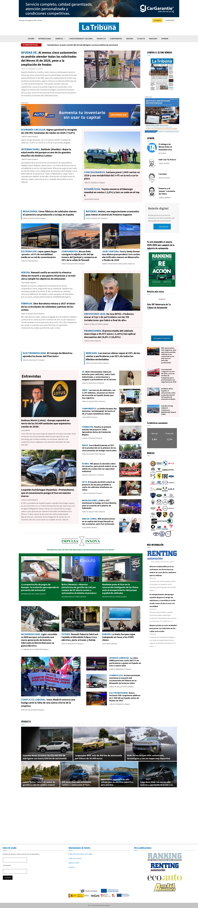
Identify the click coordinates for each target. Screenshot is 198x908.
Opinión (164, 38)
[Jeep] (159, 491)
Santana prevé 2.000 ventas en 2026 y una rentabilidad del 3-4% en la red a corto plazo (112, 175)
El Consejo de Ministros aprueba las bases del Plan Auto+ (47, 354)
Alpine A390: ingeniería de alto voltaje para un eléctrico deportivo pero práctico (117, 782)
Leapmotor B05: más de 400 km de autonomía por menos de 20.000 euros (98, 757)
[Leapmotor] (165, 498)
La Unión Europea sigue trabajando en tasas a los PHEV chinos (118, 637)
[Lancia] (153, 498)
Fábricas (59, 38)
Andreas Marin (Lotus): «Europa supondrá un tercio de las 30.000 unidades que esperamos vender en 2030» (46, 423)
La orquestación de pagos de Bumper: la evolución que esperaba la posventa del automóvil (40, 587)
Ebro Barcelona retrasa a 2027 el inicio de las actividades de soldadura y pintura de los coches (48, 306)
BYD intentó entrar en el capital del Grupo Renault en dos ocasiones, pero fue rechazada (98, 521)
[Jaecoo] (171, 485)
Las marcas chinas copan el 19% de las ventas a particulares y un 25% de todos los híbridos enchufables (113, 356)
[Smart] (153, 530)
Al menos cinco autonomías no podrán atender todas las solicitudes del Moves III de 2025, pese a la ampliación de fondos (49, 58)
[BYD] (171, 466)
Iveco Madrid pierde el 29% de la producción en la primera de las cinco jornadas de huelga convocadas (99, 448)
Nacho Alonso (164, 177)
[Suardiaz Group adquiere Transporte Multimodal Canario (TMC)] (153, 409)
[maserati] (153, 504)
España (31, 38)
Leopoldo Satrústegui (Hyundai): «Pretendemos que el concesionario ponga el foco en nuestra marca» (47, 493)
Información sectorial (30, 593)
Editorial (162, 153)
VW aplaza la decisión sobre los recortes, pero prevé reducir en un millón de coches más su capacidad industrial (99, 467)
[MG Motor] (171, 504)
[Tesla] (171, 530)
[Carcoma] (152, 177)
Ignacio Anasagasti (29, 69)
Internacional (44, 38)
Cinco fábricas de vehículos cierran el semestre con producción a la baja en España (49, 213)
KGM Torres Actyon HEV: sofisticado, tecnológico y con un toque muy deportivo (148, 757)
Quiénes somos (74, 863)
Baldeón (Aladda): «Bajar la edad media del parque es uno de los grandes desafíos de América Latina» (89, 45)
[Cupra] (159, 472)
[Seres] (162, 523)
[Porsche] (165, 517)
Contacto (72, 867)
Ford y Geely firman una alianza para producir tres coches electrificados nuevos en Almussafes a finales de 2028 (121, 255)
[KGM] (165, 491)
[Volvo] (168, 536)
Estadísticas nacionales (157, 422)
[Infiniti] (165, 485)
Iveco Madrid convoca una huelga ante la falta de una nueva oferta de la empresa (48, 703)
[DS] (153, 479)
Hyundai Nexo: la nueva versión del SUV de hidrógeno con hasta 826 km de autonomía (45, 757)
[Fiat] (165, 479)
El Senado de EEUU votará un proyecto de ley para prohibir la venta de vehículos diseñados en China (98, 486)
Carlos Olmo (26, 136)
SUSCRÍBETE (157, 20)
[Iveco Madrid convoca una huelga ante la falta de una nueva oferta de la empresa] (51, 676)
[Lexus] (171, 498)
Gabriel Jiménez (165, 197)
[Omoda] (171, 511)
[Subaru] (159, 530)
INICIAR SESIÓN (169, 20)
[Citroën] (153, 472)
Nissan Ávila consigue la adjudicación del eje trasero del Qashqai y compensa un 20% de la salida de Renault (79, 255)
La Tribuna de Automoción (31, 649)
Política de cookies (75, 858)
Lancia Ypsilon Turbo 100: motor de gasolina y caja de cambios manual (39, 783)
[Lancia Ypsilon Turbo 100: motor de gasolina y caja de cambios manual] (40, 774)
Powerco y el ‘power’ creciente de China (167, 191)
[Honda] (153, 485)
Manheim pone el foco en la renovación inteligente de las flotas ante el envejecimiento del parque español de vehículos (120, 588)
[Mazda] (159, 504)
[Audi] (159, 466)
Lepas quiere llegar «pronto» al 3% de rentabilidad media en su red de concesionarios (39, 254)
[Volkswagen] (162, 536)
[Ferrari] (159, 479)
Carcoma (163, 174)
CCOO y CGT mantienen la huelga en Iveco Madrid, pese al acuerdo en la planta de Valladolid (99, 504)
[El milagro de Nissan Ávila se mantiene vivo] (152, 148)
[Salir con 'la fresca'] (152, 163)
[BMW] (165, 466)
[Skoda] (170, 523)
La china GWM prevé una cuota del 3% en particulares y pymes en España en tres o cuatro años (125, 662)
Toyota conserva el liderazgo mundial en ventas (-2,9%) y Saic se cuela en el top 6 (111, 192)
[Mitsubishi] (159, 511)
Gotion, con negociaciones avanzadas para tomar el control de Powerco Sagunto (112, 213)
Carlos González (91, 183)
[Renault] (171, 517)
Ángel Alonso (164, 163)
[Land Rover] (159, 498)
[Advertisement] (99, 812)
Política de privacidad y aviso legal (80, 854)
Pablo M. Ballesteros (31, 218)
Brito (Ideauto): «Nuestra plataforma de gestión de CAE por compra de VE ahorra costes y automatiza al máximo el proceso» (79, 588)
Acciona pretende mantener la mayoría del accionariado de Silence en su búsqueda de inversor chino (124, 679)
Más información (155, 544)
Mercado (153, 38)
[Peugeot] (159, 517)
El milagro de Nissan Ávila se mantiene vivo (165, 147)
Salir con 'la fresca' (167, 159)
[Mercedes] (165, 504)
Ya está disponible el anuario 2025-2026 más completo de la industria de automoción (160, 245)
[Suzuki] (165, 530)
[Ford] (171, 479)
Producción (169, 433)
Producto (101, 38)
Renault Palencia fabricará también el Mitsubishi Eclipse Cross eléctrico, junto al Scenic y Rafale (80, 637)
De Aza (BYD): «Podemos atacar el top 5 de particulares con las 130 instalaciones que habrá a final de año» (109, 317)
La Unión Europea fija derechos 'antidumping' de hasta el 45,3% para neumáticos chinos (99, 411)
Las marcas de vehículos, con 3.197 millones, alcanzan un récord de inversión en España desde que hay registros (99, 394)
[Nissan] (165, 511)
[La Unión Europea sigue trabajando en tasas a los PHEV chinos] (121, 619)
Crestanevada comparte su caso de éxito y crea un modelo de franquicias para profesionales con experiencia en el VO (168, 375)
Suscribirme (163, 226)
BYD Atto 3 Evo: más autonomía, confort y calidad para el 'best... (76, 783)
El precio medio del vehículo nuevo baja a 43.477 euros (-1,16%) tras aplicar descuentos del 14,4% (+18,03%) (110, 334)
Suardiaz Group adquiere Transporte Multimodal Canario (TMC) (168, 410)
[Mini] (153, 511)
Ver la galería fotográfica (162, 338)
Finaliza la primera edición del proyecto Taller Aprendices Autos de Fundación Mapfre (96, 431)
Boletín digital (158, 208)
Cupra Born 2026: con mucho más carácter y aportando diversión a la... (157, 783)
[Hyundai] (159, 485)
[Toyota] (156, 536)
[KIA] (171, 491)
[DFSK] (171, 472)
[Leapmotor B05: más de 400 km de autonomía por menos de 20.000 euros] (99, 744)
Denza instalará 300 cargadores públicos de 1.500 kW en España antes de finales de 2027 (124, 697)
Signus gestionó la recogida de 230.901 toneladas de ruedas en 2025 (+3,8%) (49, 131)
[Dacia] (165, 472)
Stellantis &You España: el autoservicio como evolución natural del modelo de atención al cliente (168, 394)
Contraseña (7, 865)
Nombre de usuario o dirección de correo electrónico (21, 854)
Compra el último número (159, 52)
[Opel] (153, 517)
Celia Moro (88, 199)
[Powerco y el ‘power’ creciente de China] (152, 192)
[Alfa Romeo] (153, 466)
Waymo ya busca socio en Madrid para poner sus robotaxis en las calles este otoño (163, 628)
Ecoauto (141, 38)
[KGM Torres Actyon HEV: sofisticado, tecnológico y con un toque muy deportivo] (151, 744)
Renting (129, 38)
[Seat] (154, 523)
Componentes (116, 38)
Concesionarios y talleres (81, 38)
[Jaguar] (153, 491)
